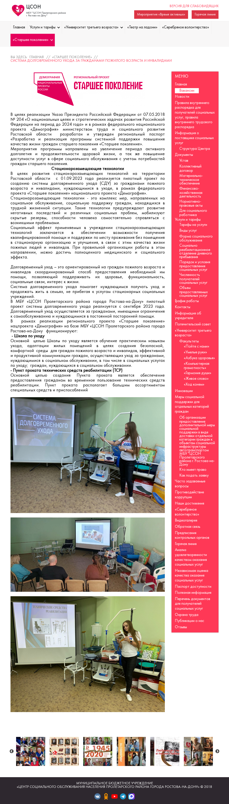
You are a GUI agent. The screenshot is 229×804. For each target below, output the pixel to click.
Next (217, 751)
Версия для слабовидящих (194, 6)
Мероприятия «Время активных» (161, 14)
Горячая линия (205, 14)
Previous (11, 751)
